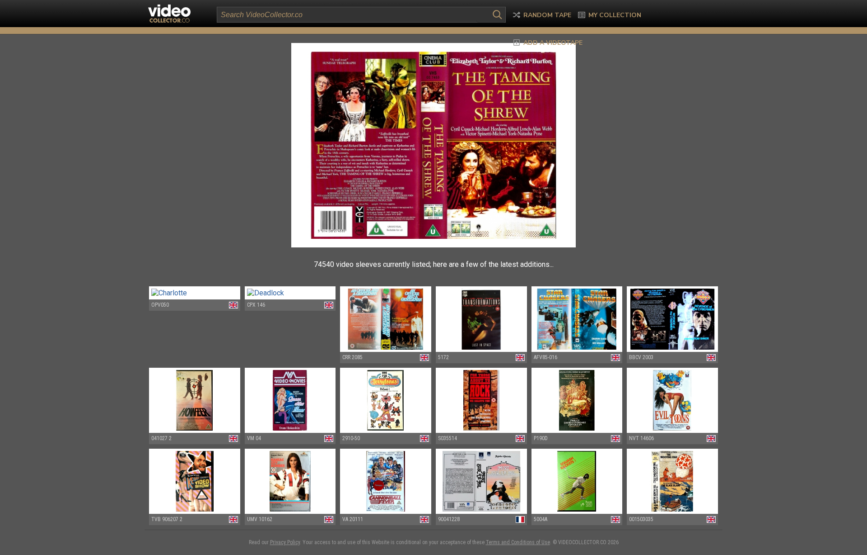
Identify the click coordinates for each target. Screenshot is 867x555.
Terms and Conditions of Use (518, 542)
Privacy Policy (285, 542)
